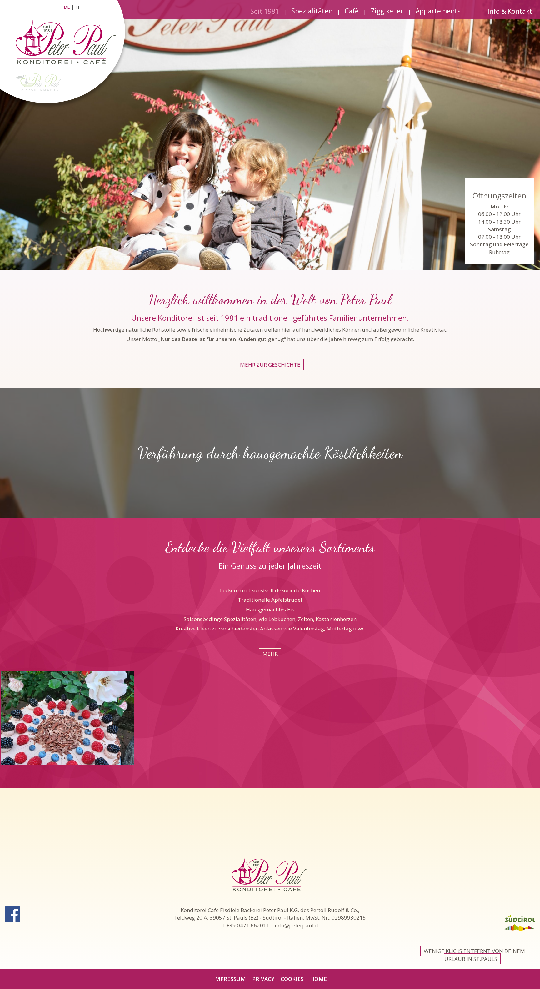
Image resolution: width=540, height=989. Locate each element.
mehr (270, 653)
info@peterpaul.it (296, 925)
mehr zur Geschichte (270, 364)
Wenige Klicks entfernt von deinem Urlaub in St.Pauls (474, 954)
